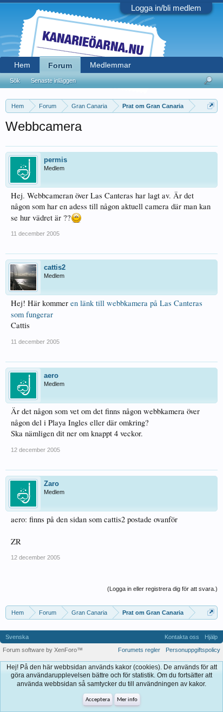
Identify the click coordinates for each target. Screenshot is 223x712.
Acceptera (98, 700)
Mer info (127, 700)
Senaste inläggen (53, 80)
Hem (22, 65)
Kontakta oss (182, 637)
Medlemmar (110, 65)
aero (51, 375)
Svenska (17, 637)
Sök (15, 80)
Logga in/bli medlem (166, 7)
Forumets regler (139, 650)
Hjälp (211, 637)
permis (55, 160)
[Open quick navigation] (210, 105)
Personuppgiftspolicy (193, 650)
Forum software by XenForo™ (43, 650)
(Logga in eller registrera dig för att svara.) (162, 588)
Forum (60, 65)
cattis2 (54, 267)
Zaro (51, 484)
